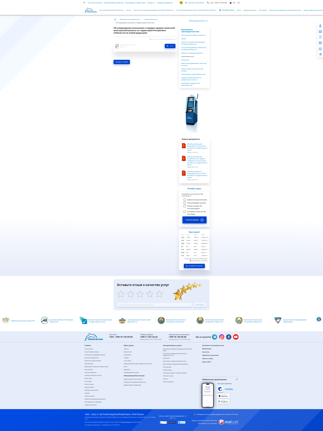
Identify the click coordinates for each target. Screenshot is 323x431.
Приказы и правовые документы (192, 53)
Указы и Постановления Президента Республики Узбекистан (154, 10)
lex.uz (172, 46)
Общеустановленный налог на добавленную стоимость (191, 79)
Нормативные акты (250, 10)
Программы (263, 10)
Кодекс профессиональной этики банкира (192, 70)
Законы (128, 10)
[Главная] (115, 19)
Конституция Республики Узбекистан (111, 10)
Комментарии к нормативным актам (193, 74)
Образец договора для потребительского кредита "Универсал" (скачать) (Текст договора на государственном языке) (197, 161)
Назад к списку (121, 62)
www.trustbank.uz (127, 422)
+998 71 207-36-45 (149, 337)
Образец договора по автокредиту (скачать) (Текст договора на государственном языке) (197, 174)
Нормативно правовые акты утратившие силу (190, 84)
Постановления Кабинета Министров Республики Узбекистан (196, 10)
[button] (218, 379)
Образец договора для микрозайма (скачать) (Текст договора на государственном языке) (197, 147)
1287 (111, 337)
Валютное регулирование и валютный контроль (285, 10)
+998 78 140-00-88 (124, 337)
